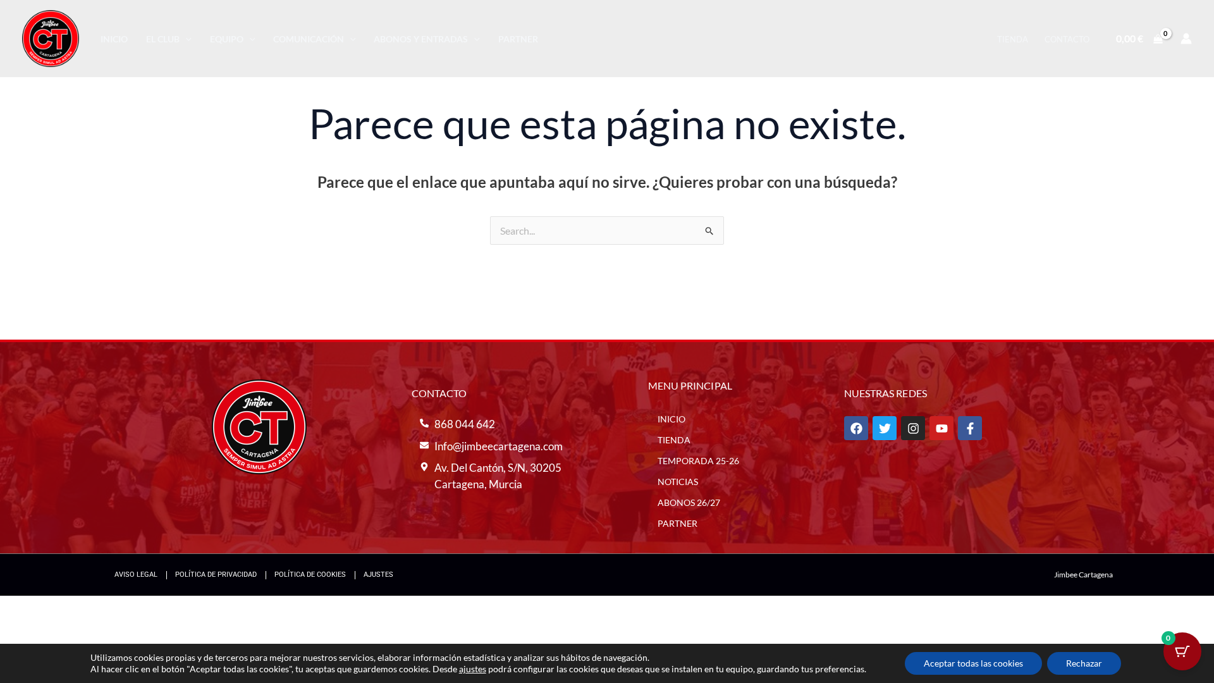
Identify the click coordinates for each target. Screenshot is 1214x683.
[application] (186, 39)
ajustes (472, 668)
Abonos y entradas (421, 39)
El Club (163, 39)
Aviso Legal (135, 574)
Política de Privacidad (216, 574)
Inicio (114, 39)
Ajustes (378, 574)
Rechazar (1084, 663)
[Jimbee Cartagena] (50, 37)
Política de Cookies (310, 574)
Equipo (226, 39)
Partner (518, 39)
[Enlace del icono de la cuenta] (1186, 38)
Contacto (1067, 39)
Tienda (1012, 39)
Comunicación (308, 39)
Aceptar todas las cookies (973, 663)
